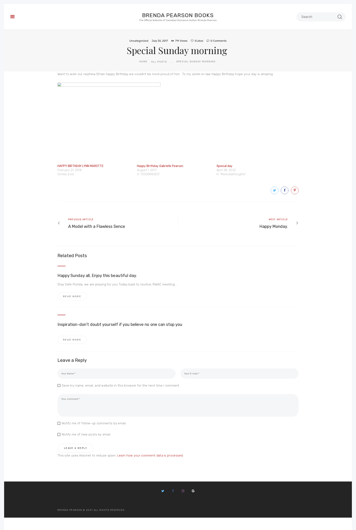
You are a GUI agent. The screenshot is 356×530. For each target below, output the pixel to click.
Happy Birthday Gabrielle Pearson (160, 166)
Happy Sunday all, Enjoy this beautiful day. (97, 275)
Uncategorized (138, 40)
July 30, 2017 (160, 40)
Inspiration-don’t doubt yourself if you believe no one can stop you (119, 324)
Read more (72, 296)
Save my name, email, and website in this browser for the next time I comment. (121, 385)
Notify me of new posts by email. (86, 434)
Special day (224, 166)
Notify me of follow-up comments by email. (94, 423)
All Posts (159, 61)
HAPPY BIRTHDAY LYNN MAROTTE (80, 166)
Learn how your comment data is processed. (150, 455)
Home (143, 61)
